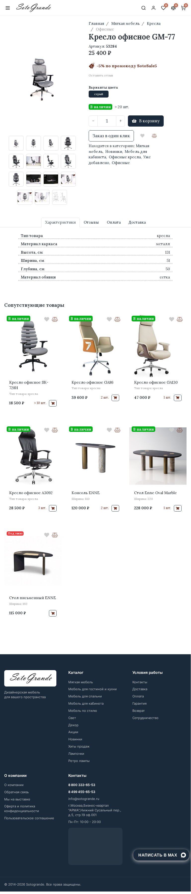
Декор (73, 725)
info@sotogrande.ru (83, 799)
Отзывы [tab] (91, 222)
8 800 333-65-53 (81, 785)
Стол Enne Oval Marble (155, 492)
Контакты (139, 682)
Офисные (121, 162)
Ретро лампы (79, 761)
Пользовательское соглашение (29, 818)
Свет (72, 718)
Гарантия (139, 703)
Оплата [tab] (114, 222)
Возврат (138, 711)
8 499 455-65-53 (81, 792)
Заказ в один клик (111, 135)
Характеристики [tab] (60, 222)
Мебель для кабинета (86, 703)
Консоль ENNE (86, 492)
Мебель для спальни (85, 696)
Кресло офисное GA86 (93, 382)
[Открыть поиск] (144, 8)
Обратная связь (16, 792)
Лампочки (76, 754)
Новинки (113, 151)
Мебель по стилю (82, 711)
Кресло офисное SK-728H (28, 385)
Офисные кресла (125, 157)
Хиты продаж (79, 746)
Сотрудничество (145, 718)
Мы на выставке (17, 799)
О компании (14, 785)
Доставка (139, 689)
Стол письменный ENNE (32, 597)
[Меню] (7, 8)
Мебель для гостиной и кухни (92, 689)
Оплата (138, 696)
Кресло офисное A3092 (31, 492)
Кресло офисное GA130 (156, 382)
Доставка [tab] (137, 222)
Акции (73, 732)
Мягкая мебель (80, 682)
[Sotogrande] (30, 678)
